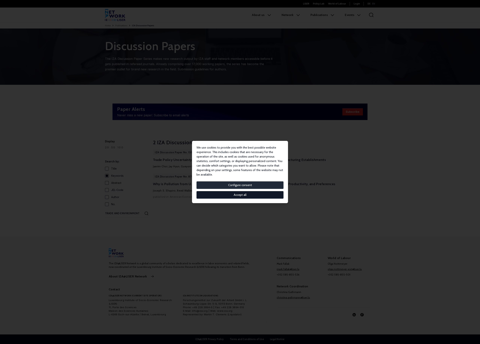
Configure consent (240, 185)
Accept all (240, 195)
